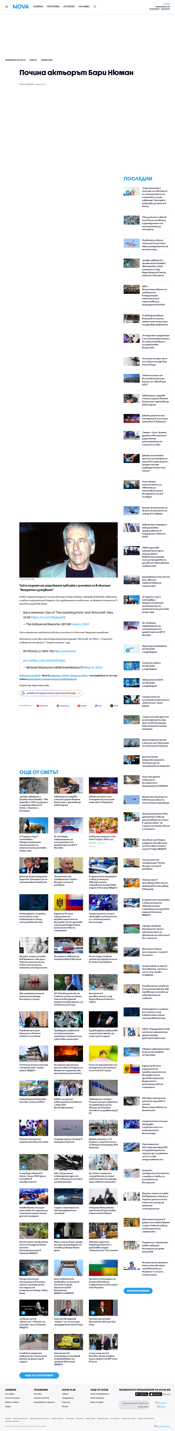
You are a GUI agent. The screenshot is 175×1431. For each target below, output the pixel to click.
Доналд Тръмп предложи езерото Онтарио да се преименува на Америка (33, 879)
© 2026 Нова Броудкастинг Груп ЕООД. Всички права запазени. (26, 1426)
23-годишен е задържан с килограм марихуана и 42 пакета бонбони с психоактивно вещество (156, 341)
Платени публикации (12, 1421)
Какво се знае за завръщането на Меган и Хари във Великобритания (67, 1103)
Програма (53, 6)
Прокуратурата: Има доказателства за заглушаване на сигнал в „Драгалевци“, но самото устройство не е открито (156, 821)
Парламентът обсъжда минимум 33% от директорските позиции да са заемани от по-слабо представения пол (155, 1152)
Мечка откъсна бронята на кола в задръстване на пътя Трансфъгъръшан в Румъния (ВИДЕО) (33, 1247)
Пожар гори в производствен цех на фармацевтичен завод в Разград (155, 884)
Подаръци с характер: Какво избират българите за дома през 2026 (155, 1247)
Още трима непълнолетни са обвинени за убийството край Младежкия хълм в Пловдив (152, 489)
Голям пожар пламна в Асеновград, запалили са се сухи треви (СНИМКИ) (155, 970)
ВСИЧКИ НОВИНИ (138, 1290)
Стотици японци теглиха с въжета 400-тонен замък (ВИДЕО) (33, 1068)
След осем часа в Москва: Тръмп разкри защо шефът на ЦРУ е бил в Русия (103, 1357)
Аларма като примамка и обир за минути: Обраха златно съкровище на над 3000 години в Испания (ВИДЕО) (103, 882)
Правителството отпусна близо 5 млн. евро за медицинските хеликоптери (155, 244)
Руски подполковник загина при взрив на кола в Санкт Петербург (103, 959)
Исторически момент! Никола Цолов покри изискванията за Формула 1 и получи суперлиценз (155, 1268)
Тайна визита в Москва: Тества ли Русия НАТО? (33, 1100)
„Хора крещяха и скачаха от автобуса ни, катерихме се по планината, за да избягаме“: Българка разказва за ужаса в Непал (154, 197)
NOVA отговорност (99, 1394)
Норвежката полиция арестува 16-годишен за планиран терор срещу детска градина (33, 1211)
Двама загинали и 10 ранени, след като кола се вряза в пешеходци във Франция (103, 1143)
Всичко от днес (12, 1398)
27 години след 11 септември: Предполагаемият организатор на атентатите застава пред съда (32, 843)
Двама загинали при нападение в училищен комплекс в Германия (102, 799)
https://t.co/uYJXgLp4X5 (48, 617)
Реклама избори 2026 (20, 1418)
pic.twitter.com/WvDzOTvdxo (44, 660)
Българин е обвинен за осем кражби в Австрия (67, 957)
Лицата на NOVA (41, 1398)
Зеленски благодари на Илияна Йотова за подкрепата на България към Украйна (103, 1283)
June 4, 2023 (80, 624)
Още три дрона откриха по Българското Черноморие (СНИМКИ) (155, 781)
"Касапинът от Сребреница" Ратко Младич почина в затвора (65, 880)
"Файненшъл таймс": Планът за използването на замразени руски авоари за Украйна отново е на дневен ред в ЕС (103, 1106)
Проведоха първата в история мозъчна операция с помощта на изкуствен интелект (68, 1034)
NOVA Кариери (97, 1398)
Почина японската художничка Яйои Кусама (33, 1140)
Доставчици (70, 1418)
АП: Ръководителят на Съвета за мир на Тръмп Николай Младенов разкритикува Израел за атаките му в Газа (68, 999)
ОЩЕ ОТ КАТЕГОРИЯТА (39, 1375)
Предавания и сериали (44, 1402)
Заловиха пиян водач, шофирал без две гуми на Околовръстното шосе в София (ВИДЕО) (154, 844)
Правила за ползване (129, 1418)
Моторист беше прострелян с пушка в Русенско (154, 952)
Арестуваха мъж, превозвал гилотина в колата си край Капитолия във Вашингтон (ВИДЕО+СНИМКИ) (66, 1286)
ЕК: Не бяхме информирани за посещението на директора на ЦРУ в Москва (65, 842)
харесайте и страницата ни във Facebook (52, 679)
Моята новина (12, 1402)
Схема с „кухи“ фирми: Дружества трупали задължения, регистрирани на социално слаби (154, 438)
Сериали (66, 1402)
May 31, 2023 (93, 667)
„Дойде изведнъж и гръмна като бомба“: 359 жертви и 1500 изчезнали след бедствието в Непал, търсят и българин (33, 803)
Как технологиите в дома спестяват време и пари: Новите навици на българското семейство (156, 1225)
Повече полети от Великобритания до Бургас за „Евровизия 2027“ (154, 380)
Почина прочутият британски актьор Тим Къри (102, 1322)
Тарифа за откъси (57, 1418)
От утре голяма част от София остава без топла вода (154, 361)
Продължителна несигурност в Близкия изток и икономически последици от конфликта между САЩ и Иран (33, 1286)
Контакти (79, 1418)
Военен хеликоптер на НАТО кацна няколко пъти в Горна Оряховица (155, 800)
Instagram (55, 675)
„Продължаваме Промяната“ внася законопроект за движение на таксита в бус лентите (156, 932)
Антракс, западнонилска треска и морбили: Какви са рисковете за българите (155, 1176)
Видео (8, 1406)
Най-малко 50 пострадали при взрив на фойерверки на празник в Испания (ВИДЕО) (67, 1359)
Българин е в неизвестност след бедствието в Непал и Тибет (102, 997)
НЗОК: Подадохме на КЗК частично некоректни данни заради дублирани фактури (156, 1033)
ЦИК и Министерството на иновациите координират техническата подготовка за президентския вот (154, 295)
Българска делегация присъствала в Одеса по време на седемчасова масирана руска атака (68, 1069)
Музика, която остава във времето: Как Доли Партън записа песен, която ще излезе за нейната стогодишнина (33, 962)
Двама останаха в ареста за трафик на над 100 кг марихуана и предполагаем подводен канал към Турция (155, 463)
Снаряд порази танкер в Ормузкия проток (68, 1140)
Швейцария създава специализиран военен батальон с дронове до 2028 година (67, 800)
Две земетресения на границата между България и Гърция (31, 996)
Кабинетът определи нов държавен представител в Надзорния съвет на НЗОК (154, 530)
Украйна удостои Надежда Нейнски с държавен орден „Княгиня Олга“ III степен (103, 1246)
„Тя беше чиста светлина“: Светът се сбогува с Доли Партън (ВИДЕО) (32, 1323)
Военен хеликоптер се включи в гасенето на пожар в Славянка (154, 510)
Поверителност (102, 1418)
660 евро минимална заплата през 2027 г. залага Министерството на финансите (154, 1104)
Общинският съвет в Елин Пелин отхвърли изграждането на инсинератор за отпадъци (154, 223)
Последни (9, 1394)
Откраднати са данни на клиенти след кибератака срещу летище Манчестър (32, 917)
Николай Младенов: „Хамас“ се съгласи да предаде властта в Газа (68, 1322)
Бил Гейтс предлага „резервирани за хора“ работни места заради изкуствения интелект (103, 1177)
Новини (38, 6)
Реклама (8, 1418)
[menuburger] (6, 6)
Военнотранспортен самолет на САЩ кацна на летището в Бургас (155, 743)
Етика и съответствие (146, 1418)
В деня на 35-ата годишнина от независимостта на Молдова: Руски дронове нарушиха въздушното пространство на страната (68, 922)
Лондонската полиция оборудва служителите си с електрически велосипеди (103, 917)
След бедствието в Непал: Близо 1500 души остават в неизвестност (32, 1177)
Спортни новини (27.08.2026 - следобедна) (151, 666)
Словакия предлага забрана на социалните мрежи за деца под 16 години (33, 1357)
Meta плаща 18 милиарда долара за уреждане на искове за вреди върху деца (68, 1246)
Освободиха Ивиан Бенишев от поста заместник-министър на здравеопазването (155, 320)
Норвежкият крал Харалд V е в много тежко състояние (29, 1033)
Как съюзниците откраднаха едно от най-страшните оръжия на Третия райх (68, 1177)
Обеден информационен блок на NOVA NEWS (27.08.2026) (156, 1052)
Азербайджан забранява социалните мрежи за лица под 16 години (103, 1033)
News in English (96, 1402)
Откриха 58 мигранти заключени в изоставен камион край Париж (102, 1210)
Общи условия (90, 1418)
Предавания (68, 1398)
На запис (69, 6)
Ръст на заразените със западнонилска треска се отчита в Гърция (103, 1068)
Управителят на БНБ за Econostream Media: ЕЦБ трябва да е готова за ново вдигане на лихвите (155, 992)
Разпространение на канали (39, 1418)
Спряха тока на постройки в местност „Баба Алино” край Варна (155, 701)
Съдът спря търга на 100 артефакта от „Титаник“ (66, 1210)
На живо (84, 6)
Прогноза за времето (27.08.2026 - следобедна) (154, 649)
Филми (65, 1406)
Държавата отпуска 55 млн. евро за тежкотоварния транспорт (156, 581)
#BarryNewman (65, 651)
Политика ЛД (115, 1418)
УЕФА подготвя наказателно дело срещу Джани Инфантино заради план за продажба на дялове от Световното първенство (155, 556)
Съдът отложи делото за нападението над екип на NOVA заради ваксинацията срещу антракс (155, 722)
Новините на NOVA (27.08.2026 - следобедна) (152, 682)
